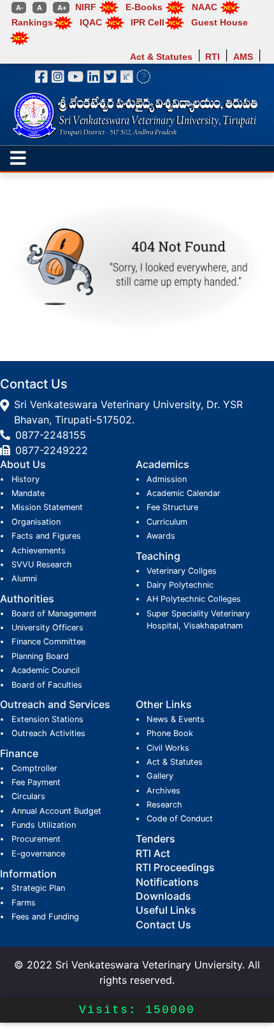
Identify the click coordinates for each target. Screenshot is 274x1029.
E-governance (38, 853)
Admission (167, 479)
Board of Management (54, 613)
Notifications (167, 882)
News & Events (176, 719)
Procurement (36, 839)
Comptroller (34, 768)
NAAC (204, 7)
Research (164, 804)
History (25, 479)
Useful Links (166, 910)
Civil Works (168, 748)
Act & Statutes (161, 56)
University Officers (47, 627)
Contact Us (163, 924)
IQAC (91, 22)
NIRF (85, 7)
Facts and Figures (46, 536)
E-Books (144, 7)
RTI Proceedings (175, 867)
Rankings (32, 22)
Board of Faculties (46, 685)
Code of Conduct (180, 818)
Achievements (38, 550)
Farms (23, 902)
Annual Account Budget (56, 811)
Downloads (163, 896)
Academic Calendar (183, 493)
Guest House (219, 22)
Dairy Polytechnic (180, 585)
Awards (161, 536)
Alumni (24, 578)
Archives (163, 790)
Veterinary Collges (182, 571)
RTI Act (153, 853)
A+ (60, 7)
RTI (212, 56)
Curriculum (167, 522)
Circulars (28, 796)
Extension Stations (47, 719)
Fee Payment (36, 782)
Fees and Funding (45, 916)
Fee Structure (172, 507)
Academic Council (45, 670)
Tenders (155, 838)
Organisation (36, 522)
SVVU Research (41, 564)
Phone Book (170, 733)
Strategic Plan (38, 888)
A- (19, 7)
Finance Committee (48, 641)
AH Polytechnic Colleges (194, 599)
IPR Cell (147, 22)
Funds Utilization (43, 825)
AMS (243, 56)
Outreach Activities (48, 733)
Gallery (160, 776)
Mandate (28, 493)
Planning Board (40, 656)
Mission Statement (47, 507)
